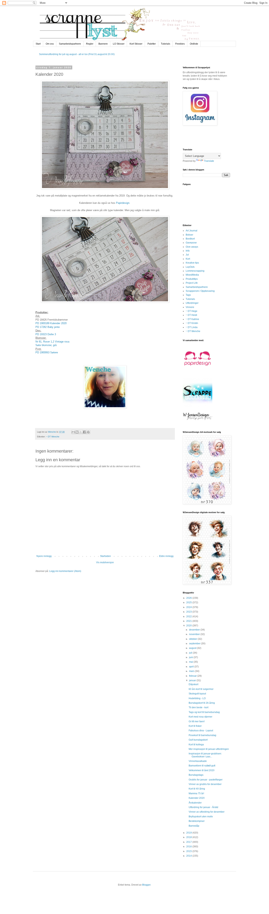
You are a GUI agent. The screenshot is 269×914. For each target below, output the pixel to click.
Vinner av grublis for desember (205, 784)
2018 (189, 837)
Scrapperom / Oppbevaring (200, 291)
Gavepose (191, 242)
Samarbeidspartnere (70, 43)
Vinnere (190, 307)
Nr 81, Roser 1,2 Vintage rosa (52, 341)
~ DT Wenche (52, 436)
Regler (89, 43)
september (195, 643)
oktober (193, 639)
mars (192, 671)
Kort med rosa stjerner (200, 716)
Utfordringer (192, 303)
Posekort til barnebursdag (202, 735)
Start (38, 43)
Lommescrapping (195, 270)
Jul (187, 254)
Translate (209, 161)
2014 (189, 855)
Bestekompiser (197, 821)
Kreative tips (192, 262)
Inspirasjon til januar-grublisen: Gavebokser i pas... (205, 755)
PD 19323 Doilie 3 (45, 334)
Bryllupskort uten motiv (201, 816)
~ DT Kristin (192, 323)
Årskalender (195, 802)
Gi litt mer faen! (197, 721)
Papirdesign (122, 202)
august (193, 648)
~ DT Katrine (192, 319)
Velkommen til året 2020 (201, 770)
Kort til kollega (196, 744)
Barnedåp (194, 825)
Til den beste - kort (198, 707)
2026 (189, 598)
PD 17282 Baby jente (47, 327)
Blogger (146, 884)
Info (188, 250)
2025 (189, 602)
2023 (189, 611)
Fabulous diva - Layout (201, 730)
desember (194, 629)
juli (191, 652)
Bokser (189, 234)
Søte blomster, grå (46, 345)
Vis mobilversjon (105, 562)
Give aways (192, 246)
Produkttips (192, 279)
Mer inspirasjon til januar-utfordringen (209, 749)
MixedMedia (192, 274)
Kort (188, 258)
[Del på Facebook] (84, 432)
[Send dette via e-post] (73, 432)
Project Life (192, 283)
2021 (189, 621)
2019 (189, 832)
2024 (189, 607)
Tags (188, 295)
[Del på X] (81, 432)
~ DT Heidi (191, 315)
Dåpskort (193, 684)
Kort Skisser (136, 43)
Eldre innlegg (166, 556)
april (191, 666)
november (194, 634)
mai (191, 661)
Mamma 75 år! (196, 793)
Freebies (180, 43)
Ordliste (194, 43)
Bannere (103, 43)
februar (193, 676)
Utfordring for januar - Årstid (203, 807)
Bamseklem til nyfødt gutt (202, 765)
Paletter (151, 43)
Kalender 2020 (197, 798)
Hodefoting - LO (197, 698)
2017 (189, 842)
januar (193, 680)
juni (191, 657)
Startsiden (105, 556)
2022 (189, 616)
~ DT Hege (191, 311)
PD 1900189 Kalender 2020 (51, 323)
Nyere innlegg (44, 556)
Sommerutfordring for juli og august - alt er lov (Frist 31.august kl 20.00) (77, 54)
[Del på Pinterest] (88, 432)
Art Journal (191, 230)
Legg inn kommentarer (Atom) (65, 571)
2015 (189, 851)
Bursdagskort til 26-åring (202, 703)
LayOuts (190, 267)
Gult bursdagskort (198, 739)
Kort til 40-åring (197, 788)
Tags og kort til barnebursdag (204, 712)
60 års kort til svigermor (201, 689)
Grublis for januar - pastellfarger (206, 779)
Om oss (50, 43)
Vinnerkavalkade (198, 761)
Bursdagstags (196, 775)
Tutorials (165, 43)
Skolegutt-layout (197, 693)
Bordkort (190, 238)
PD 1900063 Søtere (47, 352)
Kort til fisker (195, 726)
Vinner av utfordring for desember (206, 811)
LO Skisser (118, 43)
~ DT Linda (192, 327)
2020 (189, 625)
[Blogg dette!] (77, 432)
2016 (189, 846)
